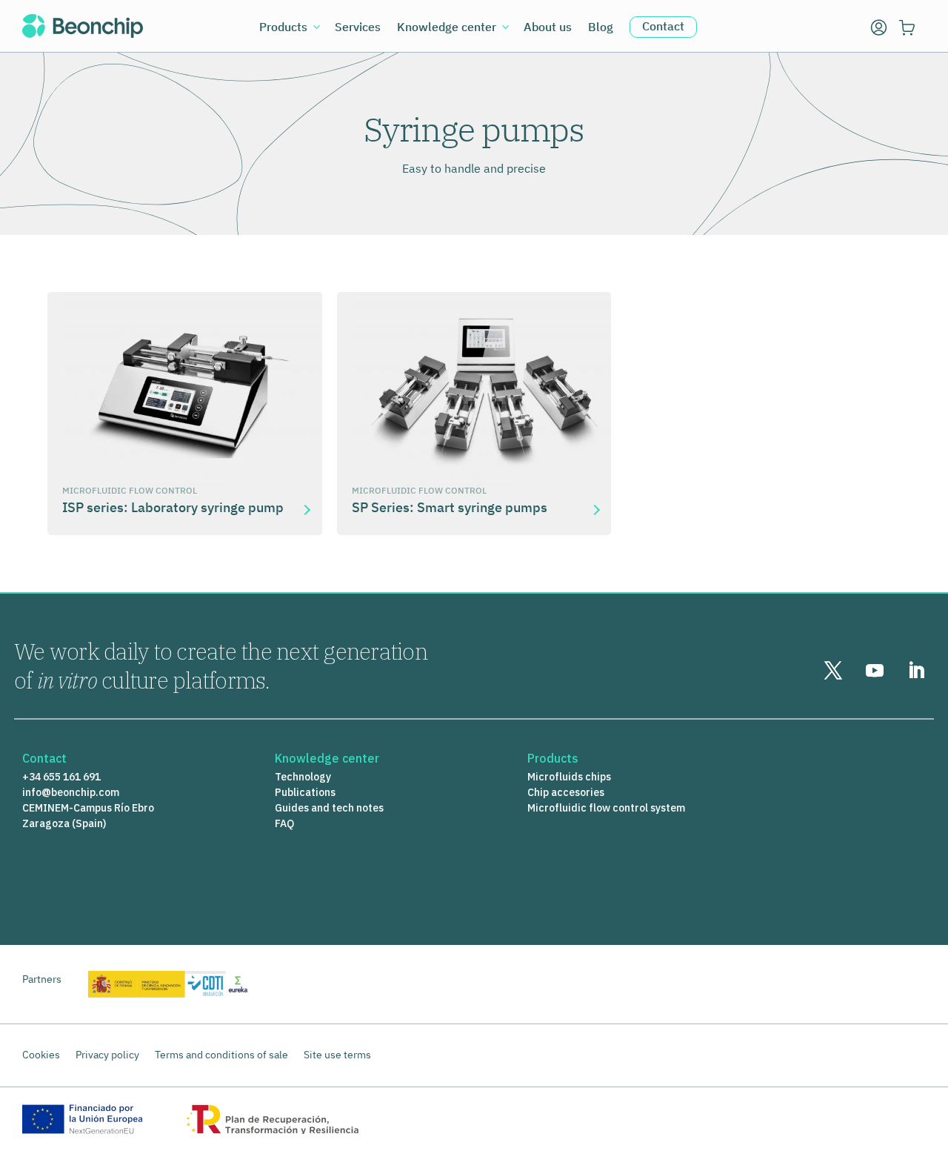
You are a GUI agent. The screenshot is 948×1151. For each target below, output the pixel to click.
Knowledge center (446, 27)
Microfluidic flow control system (606, 808)
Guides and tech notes (329, 808)
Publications (305, 792)
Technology (303, 776)
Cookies (41, 1054)
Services (358, 27)
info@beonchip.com (70, 792)
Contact (663, 26)
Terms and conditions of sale (221, 1054)
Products (283, 27)
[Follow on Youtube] (874, 671)
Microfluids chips (569, 776)
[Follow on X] (833, 671)
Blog (600, 27)
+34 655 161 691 (61, 776)
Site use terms (337, 1054)
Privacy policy (107, 1054)
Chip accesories (565, 792)
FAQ (284, 823)
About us (548, 27)
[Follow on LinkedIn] (916, 671)
